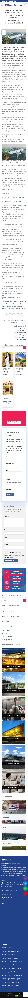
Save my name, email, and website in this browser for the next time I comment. (14, 555)
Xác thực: (8, 489)
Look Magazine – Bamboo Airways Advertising (20, 372)
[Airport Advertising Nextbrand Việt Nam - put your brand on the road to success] (13, 5)
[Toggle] (17, 611)
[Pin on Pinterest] (18, 314)
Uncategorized (6, 639)
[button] (2, 5)
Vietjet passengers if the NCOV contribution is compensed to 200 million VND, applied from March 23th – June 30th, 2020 (20, 332)
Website (6, 544)
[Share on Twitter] (12, 314)
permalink (13, 322)
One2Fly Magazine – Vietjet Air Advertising (6, 372)
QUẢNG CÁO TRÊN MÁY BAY (10, 616)
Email (6, 537)
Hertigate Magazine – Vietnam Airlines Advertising (7, 401)
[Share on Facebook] (9, 314)
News (14, 8)
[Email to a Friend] (15, 314)
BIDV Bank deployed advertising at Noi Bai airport (13, 816)
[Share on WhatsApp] (6, 314)
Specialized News (7, 636)
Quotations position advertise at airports (11, 201)
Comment (7, 516)
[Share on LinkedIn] (21, 314)
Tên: (7, 457)
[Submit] (24, 347)
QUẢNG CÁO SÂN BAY (8, 611)
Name (6, 530)
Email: (7, 470)
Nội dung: (8, 479)
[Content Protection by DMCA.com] (18, 995)
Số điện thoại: (10, 463)
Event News (5, 630)
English (25, 4)
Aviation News (6, 627)
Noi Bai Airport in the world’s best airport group (12, 842)
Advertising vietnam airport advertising (13, 197)
